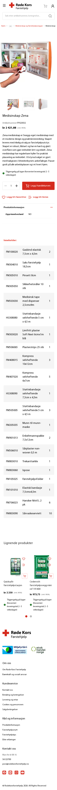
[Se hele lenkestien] (10, 26)
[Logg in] (53, 6)
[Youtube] (22, 772)
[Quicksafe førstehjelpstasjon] (15, 567)
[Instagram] (16, 772)
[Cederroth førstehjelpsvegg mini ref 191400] (42, 567)
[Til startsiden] (20, 6)
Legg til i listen (40, 197)
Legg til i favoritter (16, 197)
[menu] (4, 5)
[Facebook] (4, 772)
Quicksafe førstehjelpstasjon (13, 584)
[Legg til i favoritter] (23, 559)
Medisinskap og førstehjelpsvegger (29, 26)
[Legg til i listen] (23, 565)
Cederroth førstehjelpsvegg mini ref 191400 (41, 585)
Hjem (3, 26)
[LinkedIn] (10, 772)
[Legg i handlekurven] (24, 576)
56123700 (6, 759)
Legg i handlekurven (40, 186)
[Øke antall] (17, 186)
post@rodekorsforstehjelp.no (15, 764)
